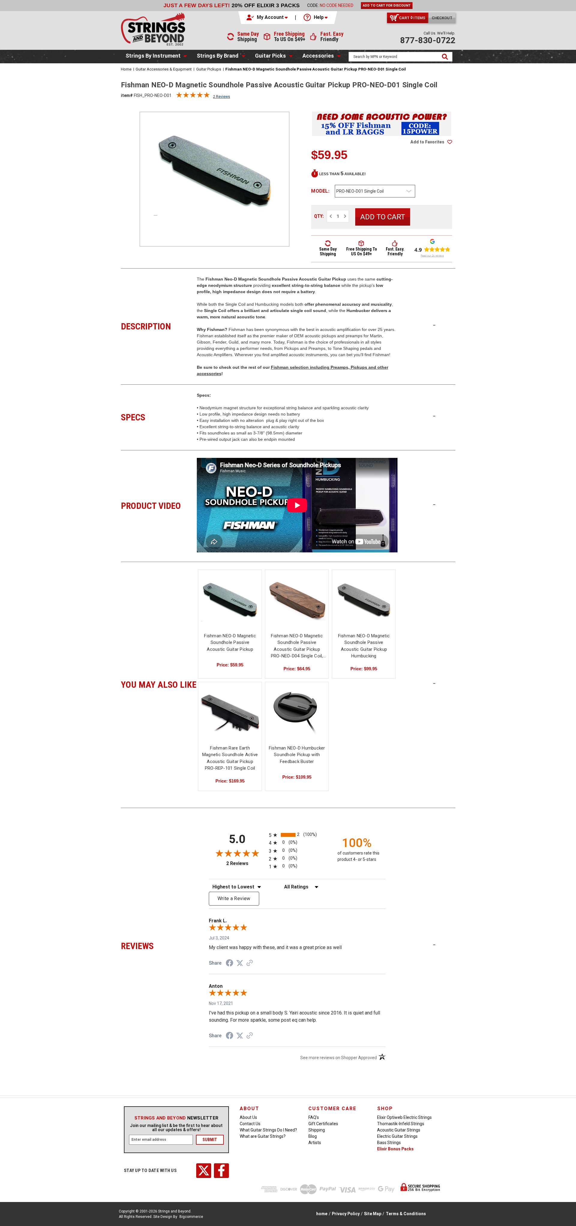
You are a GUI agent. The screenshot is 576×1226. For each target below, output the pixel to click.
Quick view (230, 600)
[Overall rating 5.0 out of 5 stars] (193, 96)
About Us (248, 1117)
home (321, 1213)
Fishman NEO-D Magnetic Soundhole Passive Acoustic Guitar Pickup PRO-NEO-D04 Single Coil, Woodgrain (297, 646)
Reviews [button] (159, 945)
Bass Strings (389, 1142)
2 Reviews (221, 97)
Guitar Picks (270, 56)
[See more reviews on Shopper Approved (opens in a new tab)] (249, 963)
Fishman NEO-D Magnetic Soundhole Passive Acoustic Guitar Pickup (230, 642)
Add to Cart (297, 605)
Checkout (442, 18)
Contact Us (250, 1123)
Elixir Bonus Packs (395, 1148)
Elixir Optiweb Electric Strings (404, 1117)
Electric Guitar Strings (397, 1136)
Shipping (316, 1130)
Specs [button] (159, 416)
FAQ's (313, 1117)
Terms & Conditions (406, 1213)
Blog (312, 1136)
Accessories (318, 56)
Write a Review (234, 898)
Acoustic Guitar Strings (398, 1130)
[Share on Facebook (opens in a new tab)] (229, 963)
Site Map (372, 1213)
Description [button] (159, 326)
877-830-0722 (427, 40)
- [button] (434, 325)
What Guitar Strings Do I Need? (268, 1130)
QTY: (319, 216)
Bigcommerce (191, 1217)
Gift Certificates (323, 1123)
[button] (267, 17)
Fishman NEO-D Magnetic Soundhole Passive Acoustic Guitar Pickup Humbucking (364, 646)
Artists (314, 1142)
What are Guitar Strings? (263, 1136)
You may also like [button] (159, 684)
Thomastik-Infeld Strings (400, 1123)
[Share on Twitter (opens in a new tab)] (239, 963)
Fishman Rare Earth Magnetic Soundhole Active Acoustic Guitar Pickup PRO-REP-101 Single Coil (230, 758)
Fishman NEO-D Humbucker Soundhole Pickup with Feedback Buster (297, 754)
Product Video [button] (159, 505)
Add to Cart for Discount (387, 6)
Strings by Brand (217, 56)
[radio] (297, 835)
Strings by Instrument (153, 56)
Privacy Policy (346, 1213)
